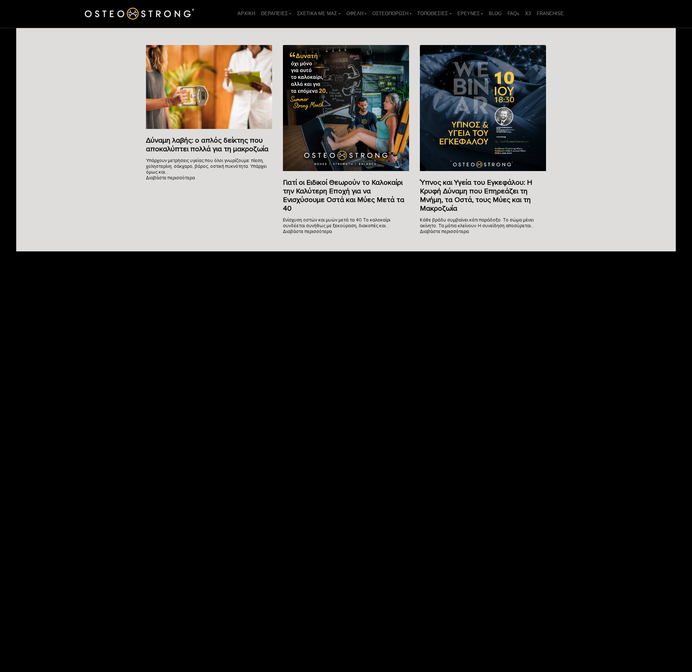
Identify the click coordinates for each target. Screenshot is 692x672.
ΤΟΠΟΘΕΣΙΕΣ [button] (432, 13)
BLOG (495, 13)
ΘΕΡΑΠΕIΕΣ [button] (274, 13)
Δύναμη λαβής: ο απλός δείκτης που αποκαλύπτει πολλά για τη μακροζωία (207, 144)
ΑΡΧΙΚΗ (246, 13)
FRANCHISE (550, 13)
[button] (470, 13)
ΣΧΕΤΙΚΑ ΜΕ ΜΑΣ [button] (317, 13)
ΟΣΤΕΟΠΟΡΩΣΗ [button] (390, 13)
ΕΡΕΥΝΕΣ (468, 13)
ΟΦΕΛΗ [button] (354, 13)
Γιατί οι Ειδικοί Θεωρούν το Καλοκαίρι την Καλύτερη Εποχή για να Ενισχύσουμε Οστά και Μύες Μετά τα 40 (343, 195)
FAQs (513, 13)
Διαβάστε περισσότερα (170, 178)
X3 (528, 13)
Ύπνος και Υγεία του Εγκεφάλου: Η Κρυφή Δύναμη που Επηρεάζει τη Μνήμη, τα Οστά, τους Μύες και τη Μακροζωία (476, 195)
